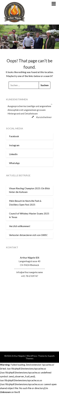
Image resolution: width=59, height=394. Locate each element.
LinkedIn (13, 154)
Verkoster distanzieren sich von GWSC (28, 235)
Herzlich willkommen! (19, 226)
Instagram (14, 145)
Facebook (14, 136)
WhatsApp (14, 163)
